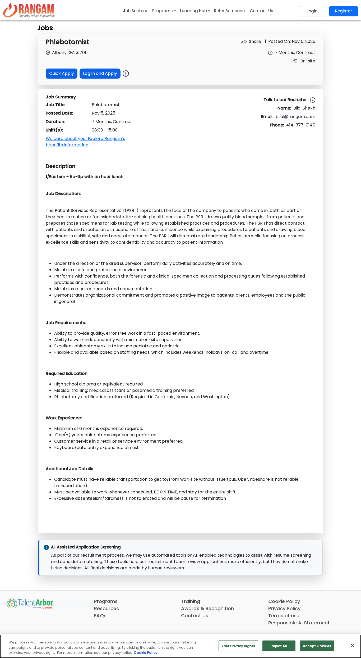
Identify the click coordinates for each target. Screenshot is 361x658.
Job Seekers (135, 10)
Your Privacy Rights (238, 645)
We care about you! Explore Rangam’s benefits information (85, 141)
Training (190, 601)
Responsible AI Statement (299, 622)
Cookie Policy (284, 601)
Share (254, 41)
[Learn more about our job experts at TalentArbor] (311, 100)
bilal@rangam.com (295, 117)
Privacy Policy (284, 608)
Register (343, 11)
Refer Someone (229, 10)
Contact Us (261, 10)
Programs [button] (162, 10)
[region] (180, 646)
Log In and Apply (100, 73)
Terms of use (283, 615)
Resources (106, 608)
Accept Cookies (317, 645)
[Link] (29, 10)
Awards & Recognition (207, 608)
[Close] (352, 645)
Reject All (279, 645)
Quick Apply (61, 73)
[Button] (126, 74)
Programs (106, 601)
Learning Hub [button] (193, 10)
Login (312, 11)
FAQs (100, 615)
